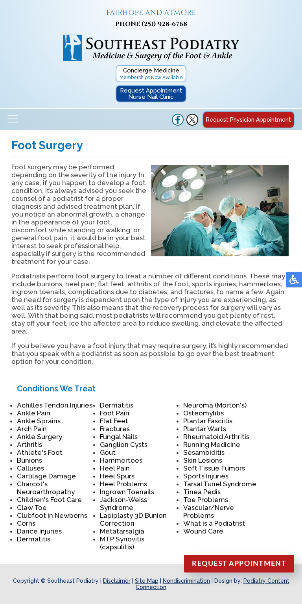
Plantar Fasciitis (207, 421)
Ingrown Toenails (127, 492)
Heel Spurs (117, 476)
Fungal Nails (119, 437)
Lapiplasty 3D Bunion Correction (133, 519)
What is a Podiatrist (214, 523)
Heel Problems (123, 484)
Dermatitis (33, 539)
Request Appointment (239, 563)
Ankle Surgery (39, 437)
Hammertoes (121, 460)
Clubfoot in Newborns (52, 515)
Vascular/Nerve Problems (208, 511)
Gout (108, 452)
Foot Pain (114, 413)
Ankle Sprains (39, 421)
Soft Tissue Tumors (214, 468)
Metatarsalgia (122, 531)
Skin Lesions (202, 460)
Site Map (146, 581)
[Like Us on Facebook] (177, 124)
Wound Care (203, 531)
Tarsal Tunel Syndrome (219, 484)
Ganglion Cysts (123, 444)
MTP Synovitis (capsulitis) (122, 543)
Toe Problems (205, 500)
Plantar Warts (204, 429)
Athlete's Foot (40, 452)
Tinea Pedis (202, 492)
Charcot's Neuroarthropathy (46, 488)
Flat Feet (114, 421)
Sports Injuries (205, 476)
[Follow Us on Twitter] (192, 124)
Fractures (115, 429)
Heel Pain (115, 468)
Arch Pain (32, 429)
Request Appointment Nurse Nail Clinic (151, 94)
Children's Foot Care (49, 500)
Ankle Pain (33, 413)
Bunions (29, 460)
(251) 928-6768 (164, 24)
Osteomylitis (203, 413)
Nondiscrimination (186, 581)
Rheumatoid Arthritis (216, 437)
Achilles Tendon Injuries (54, 405)
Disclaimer (117, 581)
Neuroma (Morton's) (215, 405)
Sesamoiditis (204, 452)
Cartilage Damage (46, 476)
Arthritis (29, 444)
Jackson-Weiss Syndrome (123, 503)
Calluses (30, 468)
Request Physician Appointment (248, 120)
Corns (26, 523)
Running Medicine (211, 444)
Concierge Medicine (151, 73)
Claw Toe (32, 507)
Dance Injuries (39, 531)
